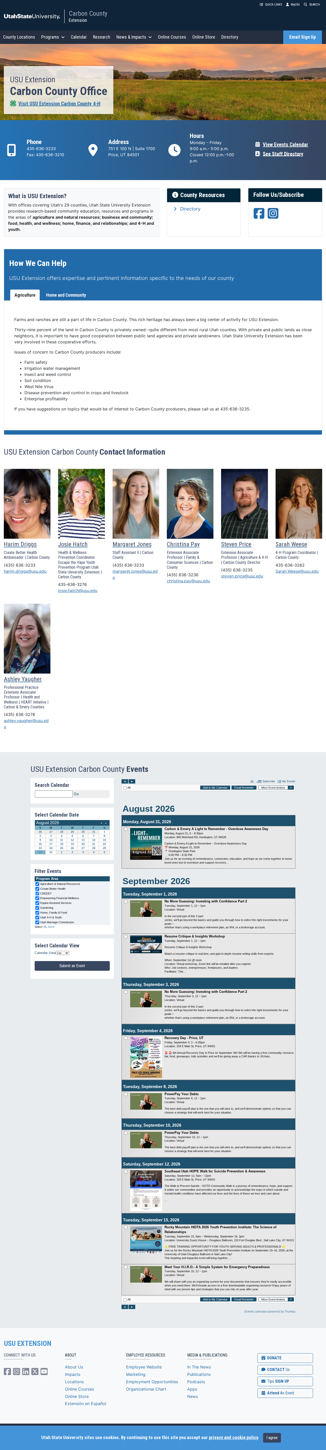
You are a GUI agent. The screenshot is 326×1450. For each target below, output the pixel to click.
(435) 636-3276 (19, 714)
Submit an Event (72, 965)
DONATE (273, 1358)
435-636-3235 (234, 408)
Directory (229, 37)
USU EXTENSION (27, 1343)
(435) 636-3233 (19, 565)
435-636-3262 (290, 565)
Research (101, 37)
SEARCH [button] (314, 4)
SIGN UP (277, 1381)
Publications (199, 1374)
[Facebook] (259, 216)
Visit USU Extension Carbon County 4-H (59, 104)
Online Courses (172, 37)
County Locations (19, 37)
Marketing (135, 1374)
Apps (192, 1389)
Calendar (79, 37)
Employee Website (144, 1366)
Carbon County (88, 13)
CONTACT (278, 1369)
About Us (74, 1366)
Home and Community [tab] (66, 295)
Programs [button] (50, 37)
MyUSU (295, 4)
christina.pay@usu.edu (188, 580)
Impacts (72, 1374)
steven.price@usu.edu (242, 576)
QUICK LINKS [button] (273, 4)
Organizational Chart (146, 1389)
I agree (272, 1437)
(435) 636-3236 (182, 574)
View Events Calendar (285, 144)
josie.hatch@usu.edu (77, 590)
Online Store (203, 37)
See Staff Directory (283, 153)
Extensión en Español (85, 1403)
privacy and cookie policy (233, 1437)
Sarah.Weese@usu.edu (297, 571)
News (192, 1396)
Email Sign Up (302, 37)
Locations (74, 1381)
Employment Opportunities (152, 1381)
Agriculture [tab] (25, 295)
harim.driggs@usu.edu (25, 571)
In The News (199, 1366)
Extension (78, 20)
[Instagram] (273, 216)
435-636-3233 (41, 148)
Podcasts (196, 1381)
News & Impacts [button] (131, 37)
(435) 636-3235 (237, 569)
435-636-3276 (72, 584)
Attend (280, 1393)
